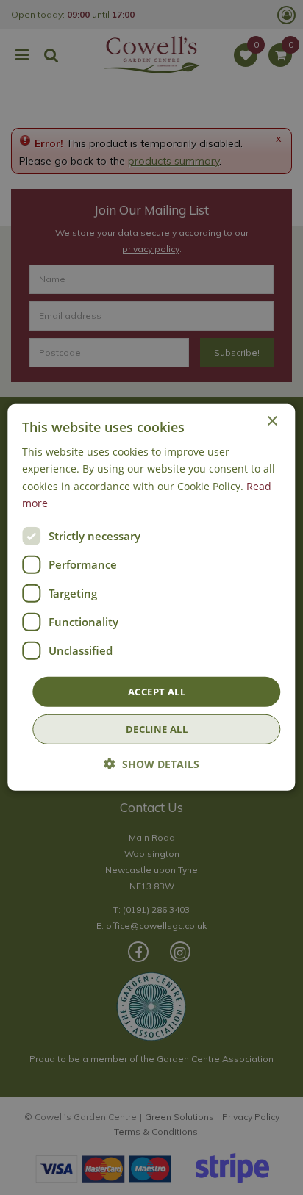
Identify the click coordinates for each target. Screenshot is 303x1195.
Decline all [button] (157, 729)
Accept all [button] (156, 691)
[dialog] (151, 597)
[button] (151, 764)
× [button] (271, 421)
